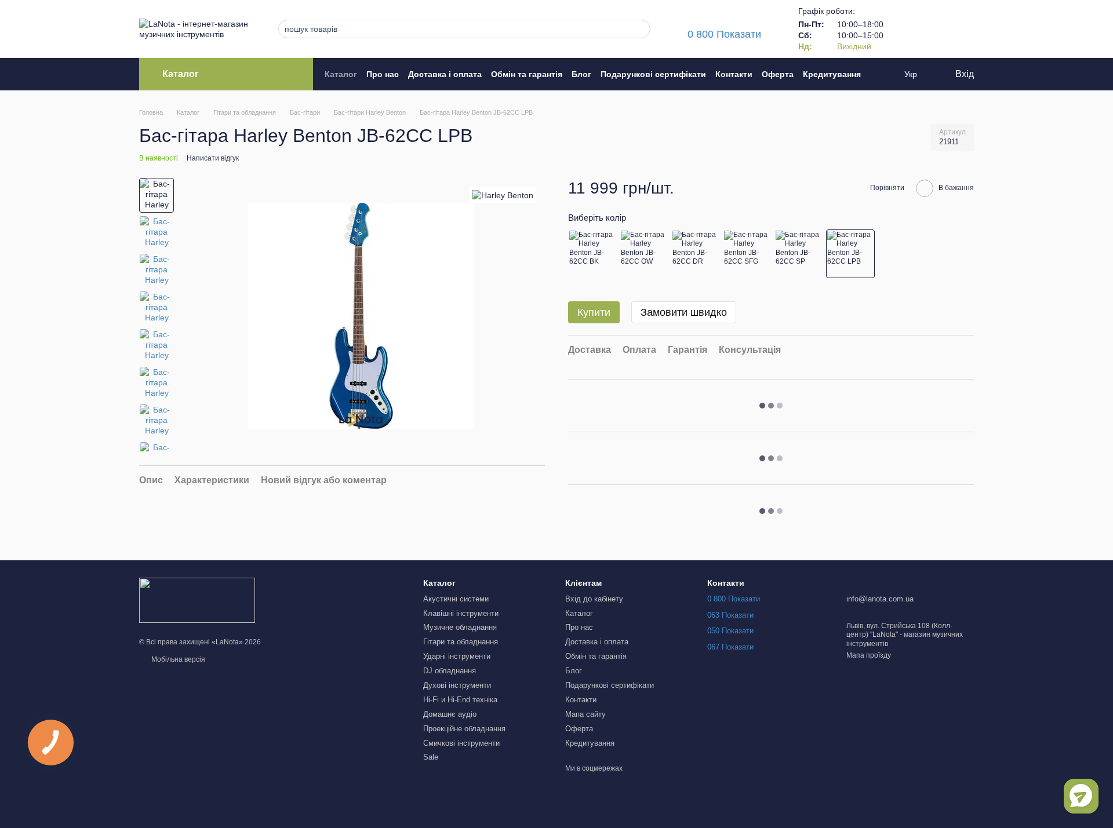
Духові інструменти (457, 685)
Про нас (382, 74)
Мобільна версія (177, 659)
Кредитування (832, 74)
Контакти (733, 74)
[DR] (695, 253)
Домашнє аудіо (450, 714)
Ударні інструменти (456, 656)
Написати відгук (213, 158)
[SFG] (747, 253)
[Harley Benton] (502, 195)
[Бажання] (934, 29)
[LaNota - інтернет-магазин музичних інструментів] (197, 600)
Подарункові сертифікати (653, 74)
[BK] (592, 253)
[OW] (644, 253)
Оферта (778, 74)
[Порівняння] (904, 29)
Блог (581, 74)
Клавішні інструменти (461, 613)
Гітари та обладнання (460, 641)
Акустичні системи (456, 598)
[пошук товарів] (638, 29)
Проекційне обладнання (464, 728)
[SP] (798, 253)
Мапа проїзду (868, 655)
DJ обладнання (449, 670)
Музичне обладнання (460, 627)
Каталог (341, 74)
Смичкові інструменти (461, 743)
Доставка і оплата (445, 74)
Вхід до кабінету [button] (594, 598)
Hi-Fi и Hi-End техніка (460, 699)
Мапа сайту (585, 714)
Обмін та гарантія (526, 74)
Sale (430, 757)
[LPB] (850, 253)
